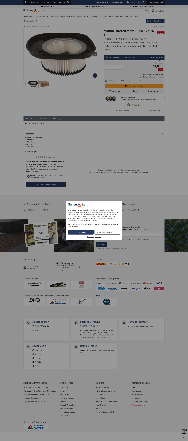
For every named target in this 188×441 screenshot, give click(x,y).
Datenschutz (90, 237)
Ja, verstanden (81, 232)
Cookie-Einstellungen (105, 224)
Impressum (98, 237)
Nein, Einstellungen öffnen (107, 232)
